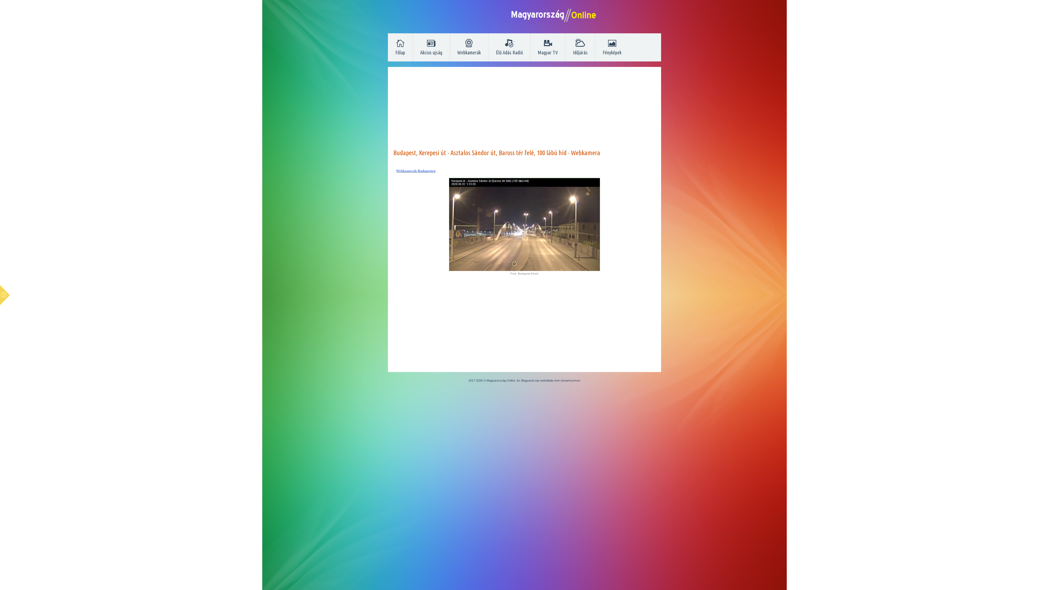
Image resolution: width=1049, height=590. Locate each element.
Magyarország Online (501, 380)
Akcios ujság (431, 52)
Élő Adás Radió (509, 52)
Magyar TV (548, 52)
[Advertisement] (524, 110)
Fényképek (612, 52)
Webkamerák (469, 52)
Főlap (400, 52)
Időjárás (580, 52)
